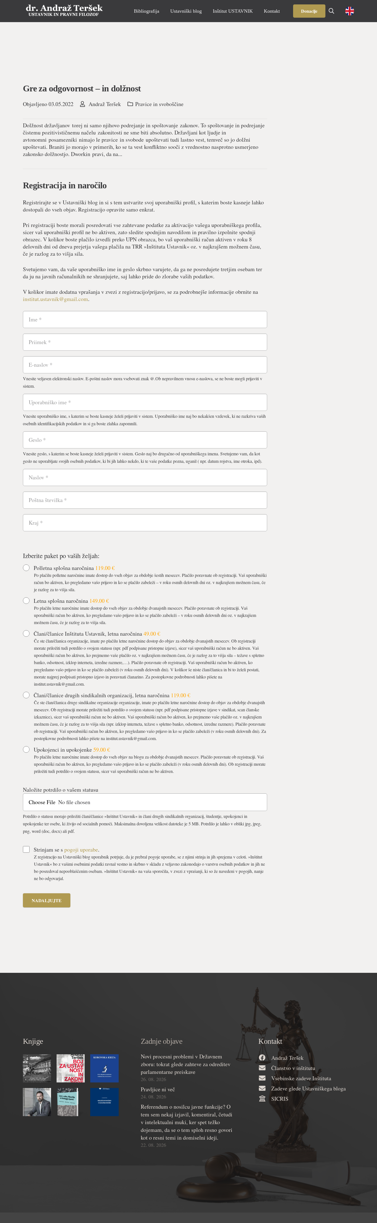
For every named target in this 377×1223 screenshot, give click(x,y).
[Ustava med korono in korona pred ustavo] (37, 1068)
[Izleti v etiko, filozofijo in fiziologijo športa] (71, 1102)
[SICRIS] (264, 1099)
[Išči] (331, 11)
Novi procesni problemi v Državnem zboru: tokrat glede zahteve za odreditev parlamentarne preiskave (185, 1064)
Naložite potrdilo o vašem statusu (60, 789)
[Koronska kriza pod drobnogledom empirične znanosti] (104, 1068)
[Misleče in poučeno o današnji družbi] (104, 1102)
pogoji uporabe (81, 849)
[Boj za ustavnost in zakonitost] (71, 1068)
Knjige (33, 1041)
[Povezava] (64, 11)
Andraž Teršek (105, 104)
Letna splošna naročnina (71, 600)
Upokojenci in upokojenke (72, 749)
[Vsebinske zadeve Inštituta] (264, 1078)
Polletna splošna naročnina (74, 568)
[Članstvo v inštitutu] (264, 1068)
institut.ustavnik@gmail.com (55, 299)
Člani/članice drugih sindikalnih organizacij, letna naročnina (112, 695)
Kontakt (270, 1041)
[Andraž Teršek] (264, 1058)
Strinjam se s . (66, 849)
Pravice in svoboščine (159, 104)
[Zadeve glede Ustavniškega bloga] (264, 1088)
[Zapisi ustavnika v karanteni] (37, 1102)
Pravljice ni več (158, 1089)
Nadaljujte (47, 900)
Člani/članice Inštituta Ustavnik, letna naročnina (97, 633)
